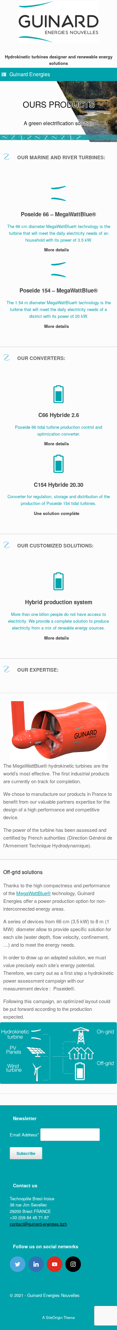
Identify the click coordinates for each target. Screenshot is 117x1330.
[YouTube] (54, 1264)
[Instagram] (73, 1264)
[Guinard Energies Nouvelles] (58, 22)
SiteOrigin (54, 1317)
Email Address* (24, 1135)
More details (57, 249)
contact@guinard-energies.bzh (38, 1224)
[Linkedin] (36, 1264)
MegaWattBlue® (33, 893)
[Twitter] (17, 1264)
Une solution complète (57, 513)
